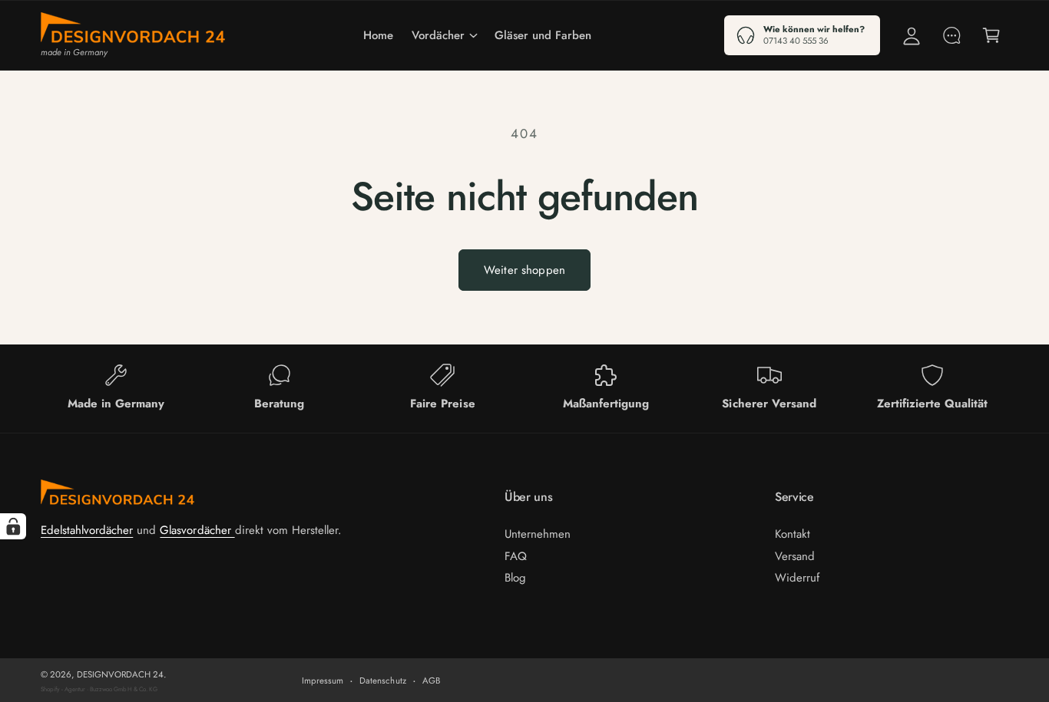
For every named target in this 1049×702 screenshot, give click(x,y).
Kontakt (792, 534)
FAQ (516, 556)
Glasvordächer (197, 530)
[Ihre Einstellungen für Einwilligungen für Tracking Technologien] (13, 526)
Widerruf (797, 577)
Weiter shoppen (524, 270)
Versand (795, 556)
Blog (515, 577)
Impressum (322, 680)
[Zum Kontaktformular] (951, 35)
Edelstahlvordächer (87, 530)
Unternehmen (538, 534)
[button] (443, 35)
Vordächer (438, 35)
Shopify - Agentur (64, 689)
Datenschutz (382, 680)
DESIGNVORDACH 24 (120, 674)
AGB (431, 680)
